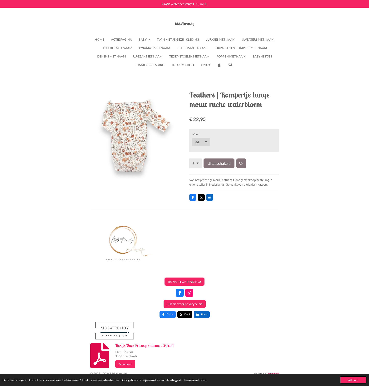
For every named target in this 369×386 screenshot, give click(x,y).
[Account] (219, 65)
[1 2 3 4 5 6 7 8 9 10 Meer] (195, 163)
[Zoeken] (230, 64)
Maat (195, 134)
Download (125, 364)
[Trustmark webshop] (93, 272)
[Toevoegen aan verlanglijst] (241, 163)
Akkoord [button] (353, 380)
